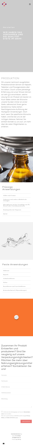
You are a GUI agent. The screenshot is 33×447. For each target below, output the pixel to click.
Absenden (26, 421)
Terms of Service (11, 417)
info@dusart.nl (16, 437)
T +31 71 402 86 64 (16, 439)
